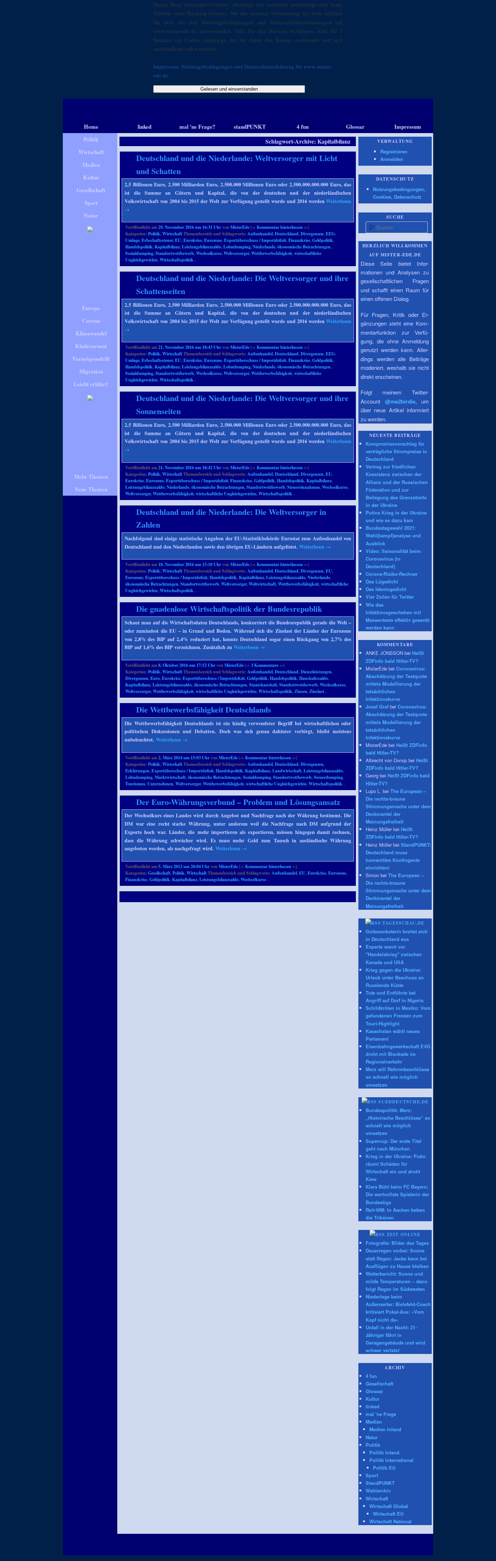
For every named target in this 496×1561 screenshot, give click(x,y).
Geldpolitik (322, 240)
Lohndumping (237, 247)
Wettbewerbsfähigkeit (271, 253)
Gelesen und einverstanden (229, 89)
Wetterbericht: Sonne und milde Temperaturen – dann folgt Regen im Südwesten (396, 1281)
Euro (155, 678)
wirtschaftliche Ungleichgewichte (226, 494)
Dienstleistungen (316, 672)
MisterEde (239, 227)
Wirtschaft (172, 234)
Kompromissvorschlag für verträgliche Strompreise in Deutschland (396, 451)
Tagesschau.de (403, 923)
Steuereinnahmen (303, 487)
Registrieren (393, 151)
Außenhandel (260, 234)
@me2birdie (400, 401)
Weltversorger (236, 253)
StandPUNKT (380, 1482)
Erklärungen (137, 771)
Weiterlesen (315, 546)
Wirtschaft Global (388, 1506)
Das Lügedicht (382, 581)
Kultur (372, 1398)
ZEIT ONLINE (403, 1234)
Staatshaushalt (263, 685)
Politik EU (384, 1467)
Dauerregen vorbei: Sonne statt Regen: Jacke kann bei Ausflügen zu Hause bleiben (397, 1258)
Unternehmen (160, 784)
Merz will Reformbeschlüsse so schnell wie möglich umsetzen (397, 1077)
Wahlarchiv (378, 1490)
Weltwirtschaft (262, 584)
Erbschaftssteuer (157, 240)
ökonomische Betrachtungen (303, 247)
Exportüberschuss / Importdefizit (255, 240)
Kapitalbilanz (167, 247)
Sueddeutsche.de (403, 1102)
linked (372, 1406)
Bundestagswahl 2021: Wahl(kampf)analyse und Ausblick (393, 535)
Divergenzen (312, 234)
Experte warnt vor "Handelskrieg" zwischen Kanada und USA (394, 954)
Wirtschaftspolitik (177, 260)
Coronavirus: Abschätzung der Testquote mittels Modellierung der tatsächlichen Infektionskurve (396, 684)
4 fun (371, 1375)
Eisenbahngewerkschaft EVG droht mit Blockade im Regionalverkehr (398, 1054)
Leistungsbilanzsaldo (201, 247)
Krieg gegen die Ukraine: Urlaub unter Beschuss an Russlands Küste (395, 977)
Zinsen (300, 691)
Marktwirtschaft (170, 777)
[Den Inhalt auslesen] (373, 923)
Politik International (391, 1460)
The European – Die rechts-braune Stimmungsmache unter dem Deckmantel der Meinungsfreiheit (398, 806)
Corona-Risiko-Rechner (392, 573)
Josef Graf (377, 706)
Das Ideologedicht (386, 589)
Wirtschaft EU (388, 1513)
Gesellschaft (159, 873)
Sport (372, 1475)
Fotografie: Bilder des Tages (397, 1242)
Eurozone (213, 240)
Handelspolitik (139, 247)
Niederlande (264, 247)
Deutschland (286, 234)
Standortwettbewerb (174, 253)
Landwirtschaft (286, 771)
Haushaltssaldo (313, 678)
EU (178, 240)
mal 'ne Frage (381, 1414)
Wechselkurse (208, 253)
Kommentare (265, 665)
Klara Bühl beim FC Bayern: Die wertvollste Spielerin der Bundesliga (397, 1194)
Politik (154, 234)
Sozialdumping (139, 253)
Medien (374, 1421)
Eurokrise (192, 240)
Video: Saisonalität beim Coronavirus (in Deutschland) (393, 559)
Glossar (374, 1391)
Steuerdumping (328, 777)
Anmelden (391, 159)
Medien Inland (385, 1429)
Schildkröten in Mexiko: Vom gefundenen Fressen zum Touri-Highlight (398, 1015)
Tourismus (135, 784)
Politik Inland (384, 1452)
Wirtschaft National (390, 1521)
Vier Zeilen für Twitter (390, 596)
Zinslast (316, 691)
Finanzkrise (299, 240)
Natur (372, 1437)
